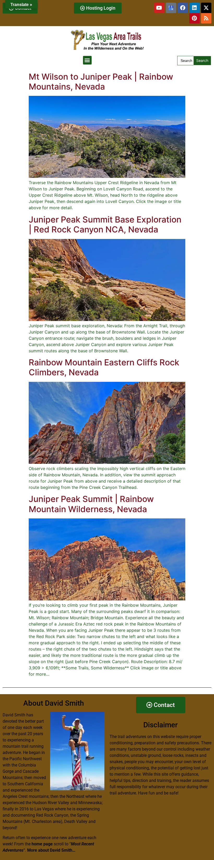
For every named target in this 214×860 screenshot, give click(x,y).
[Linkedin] (194, 8)
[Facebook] (182, 8)
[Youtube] (159, 8)
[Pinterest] (194, 18)
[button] (87, 60)
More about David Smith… (51, 850)
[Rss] (206, 18)
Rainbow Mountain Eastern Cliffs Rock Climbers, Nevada (104, 367)
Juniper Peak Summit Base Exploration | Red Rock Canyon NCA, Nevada (105, 224)
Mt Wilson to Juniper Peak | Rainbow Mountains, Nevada (101, 82)
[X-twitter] (206, 8)
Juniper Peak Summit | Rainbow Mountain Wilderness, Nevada (91, 504)
